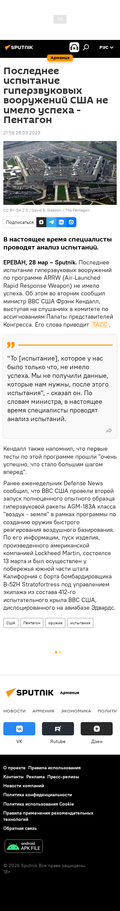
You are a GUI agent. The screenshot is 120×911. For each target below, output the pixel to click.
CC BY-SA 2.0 (15, 210)
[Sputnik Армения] (20, 50)
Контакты (13, 777)
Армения (43, 711)
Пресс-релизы (63, 777)
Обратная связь (20, 828)
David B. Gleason (46, 210)
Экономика (76, 711)
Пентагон (31, 622)
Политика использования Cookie (38, 804)
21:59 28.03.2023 (21, 133)
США (10, 622)
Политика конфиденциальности (37, 795)
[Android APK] (23, 846)
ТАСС (99, 324)
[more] (109, 430)
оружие (55, 622)
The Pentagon (77, 210)
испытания (80, 622)
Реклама (35, 777)
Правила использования (54, 768)
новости (14, 711)
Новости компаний (23, 786)
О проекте (14, 768)
